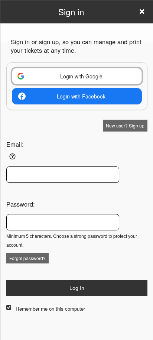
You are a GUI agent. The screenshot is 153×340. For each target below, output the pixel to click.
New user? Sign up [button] (125, 125)
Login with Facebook (81, 96)
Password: (20, 204)
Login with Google (81, 76)
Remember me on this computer (50, 308)
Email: (15, 144)
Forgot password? (27, 258)
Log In (76, 288)
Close (142, 11)
